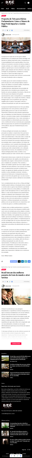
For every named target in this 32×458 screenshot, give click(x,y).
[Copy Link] (10, 30)
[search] (25, 3)
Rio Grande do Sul (13, 361)
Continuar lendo (16, 343)
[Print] (12, 30)
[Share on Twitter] (7, 30)
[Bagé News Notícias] (9, 3)
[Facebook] (28, 450)
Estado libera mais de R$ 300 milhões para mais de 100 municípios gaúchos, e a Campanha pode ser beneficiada (20, 358)
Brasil (3, 15)
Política (11, 377)
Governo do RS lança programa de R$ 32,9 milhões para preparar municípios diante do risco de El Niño (20, 374)
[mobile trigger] (2, 3)
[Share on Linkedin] (22, 261)
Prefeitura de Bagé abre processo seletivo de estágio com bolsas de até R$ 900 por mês (20, 366)
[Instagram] (30, 450)
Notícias (11, 369)
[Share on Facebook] (5, 30)
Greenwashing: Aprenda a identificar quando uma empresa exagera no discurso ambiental (20, 425)
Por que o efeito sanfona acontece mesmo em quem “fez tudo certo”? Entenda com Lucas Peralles (20, 441)
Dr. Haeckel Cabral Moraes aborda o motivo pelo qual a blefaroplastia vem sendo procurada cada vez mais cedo (19, 433)
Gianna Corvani (8, 34)
